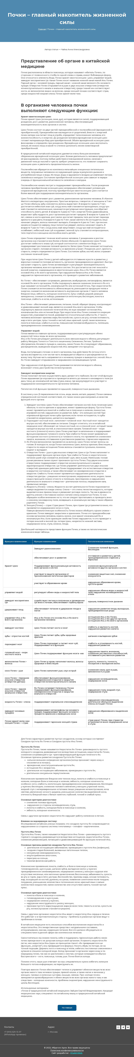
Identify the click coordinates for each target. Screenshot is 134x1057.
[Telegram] (123, 1027)
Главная (42, 29)
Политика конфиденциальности (67, 1050)
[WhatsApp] (118, 1027)
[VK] (128, 1027)
